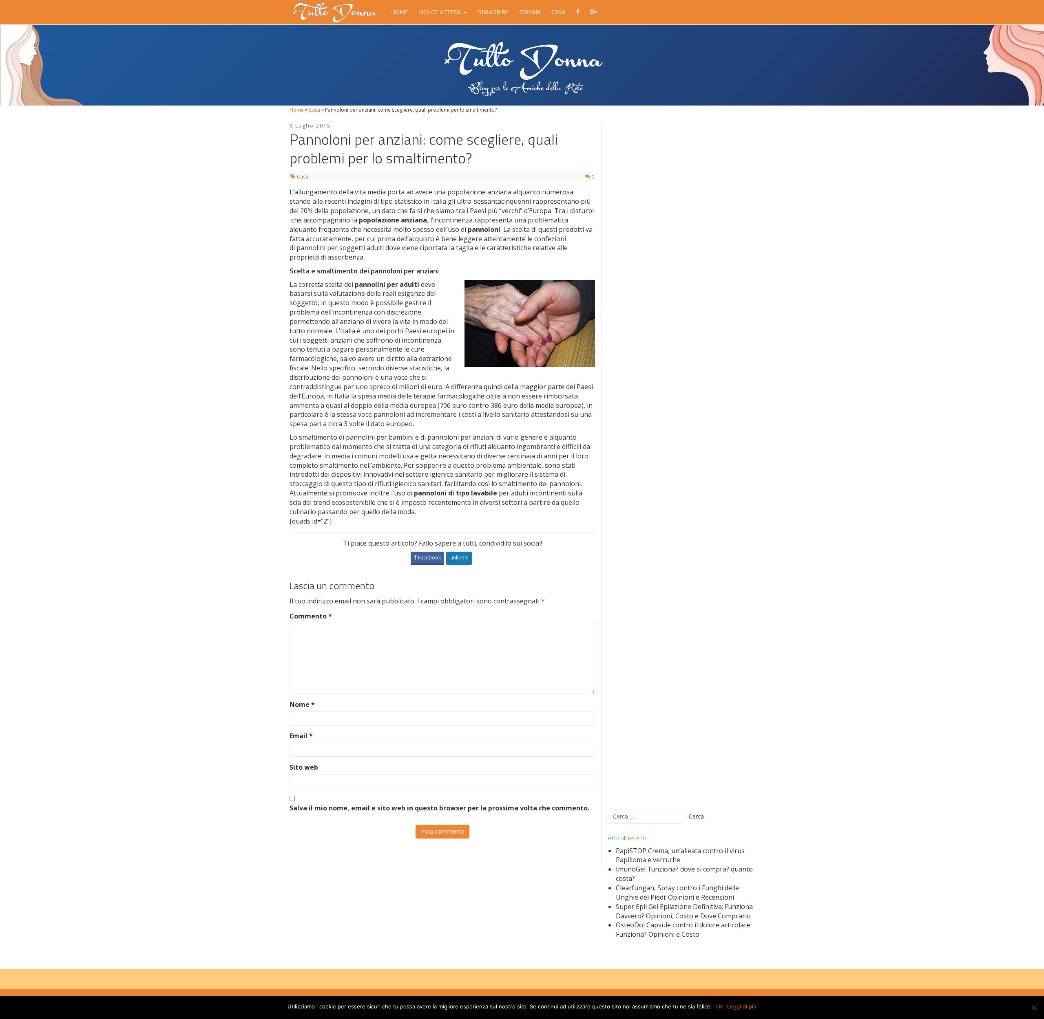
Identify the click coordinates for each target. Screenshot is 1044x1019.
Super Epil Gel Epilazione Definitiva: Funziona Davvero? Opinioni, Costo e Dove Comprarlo (684, 911)
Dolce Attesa (440, 12)
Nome (302, 704)
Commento (311, 616)
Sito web (304, 767)
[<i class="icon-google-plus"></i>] (594, 12)
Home (399, 12)
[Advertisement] (681, 460)
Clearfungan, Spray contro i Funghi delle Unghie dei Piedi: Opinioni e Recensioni (677, 892)
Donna (530, 12)
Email (301, 735)
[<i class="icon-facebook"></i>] (578, 12)
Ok (719, 1006)
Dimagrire (493, 12)
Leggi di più (741, 1006)
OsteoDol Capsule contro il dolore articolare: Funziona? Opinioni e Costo (684, 929)
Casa (558, 12)
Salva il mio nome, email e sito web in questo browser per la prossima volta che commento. (439, 807)
